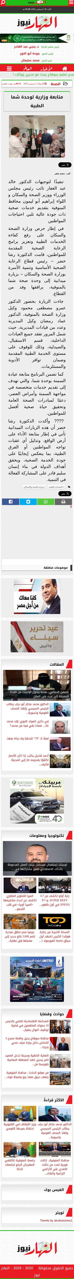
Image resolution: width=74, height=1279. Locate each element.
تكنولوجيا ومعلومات (46, 835)
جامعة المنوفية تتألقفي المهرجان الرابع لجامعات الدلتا (20, 1164)
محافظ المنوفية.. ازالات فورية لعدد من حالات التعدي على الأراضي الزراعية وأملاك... (54, 1167)
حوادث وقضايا (52, 1014)
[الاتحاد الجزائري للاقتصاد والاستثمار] (37, 637)
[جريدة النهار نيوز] (37, 801)
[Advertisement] (45, 533)
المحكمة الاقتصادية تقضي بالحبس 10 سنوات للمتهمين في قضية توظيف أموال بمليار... (27, 1026)
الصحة (56, 84)
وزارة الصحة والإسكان (33, 487)
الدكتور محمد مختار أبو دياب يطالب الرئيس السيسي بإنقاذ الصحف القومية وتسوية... (55, 1130)
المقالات (57, 664)
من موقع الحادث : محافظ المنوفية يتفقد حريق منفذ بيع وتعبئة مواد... (27, 1075)
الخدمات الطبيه (56, 487)
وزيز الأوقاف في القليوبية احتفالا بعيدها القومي (20, 1126)
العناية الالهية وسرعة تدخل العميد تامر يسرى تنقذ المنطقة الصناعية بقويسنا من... (27, 1060)
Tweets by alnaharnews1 (56, 1220)
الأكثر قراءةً (54, 1100)
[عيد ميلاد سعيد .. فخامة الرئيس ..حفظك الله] (37, 597)
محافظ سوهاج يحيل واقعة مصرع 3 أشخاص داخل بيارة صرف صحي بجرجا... (27, 1043)
